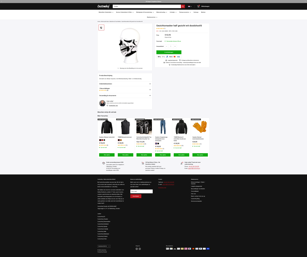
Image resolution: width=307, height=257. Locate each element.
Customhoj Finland (102, 236)
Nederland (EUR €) (102, 246)
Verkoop (196, 12)
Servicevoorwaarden (196, 201)
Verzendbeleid (195, 191)
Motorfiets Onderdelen (105, 12)
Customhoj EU (101, 216)
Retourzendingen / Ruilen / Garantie (198, 183)
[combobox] (147, 6)
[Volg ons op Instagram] (140, 249)
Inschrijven (136, 196)
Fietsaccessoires (184, 12)
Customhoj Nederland (103, 234)
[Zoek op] (183, 6)
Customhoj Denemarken (104, 221)
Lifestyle (172, 12)
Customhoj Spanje (102, 226)
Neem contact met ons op (198, 196)
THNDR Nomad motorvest (125, 137)
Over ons (193, 193)
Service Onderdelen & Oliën (124, 12)
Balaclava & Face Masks (115, 21)
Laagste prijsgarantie (196, 186)
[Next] (209, 138)
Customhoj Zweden (103, 219)
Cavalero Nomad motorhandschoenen (198, 138)
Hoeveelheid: (160, 46)
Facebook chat (162, 187)
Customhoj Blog (195, 198)
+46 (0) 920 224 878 (194, 166)
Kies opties (107, 155)
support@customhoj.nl (194, 168)
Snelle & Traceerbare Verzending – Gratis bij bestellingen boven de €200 (183, 62)
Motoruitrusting (160, 12)
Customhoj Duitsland (103, 224)
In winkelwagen (169, 52)
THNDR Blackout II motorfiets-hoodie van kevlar (180, 139)
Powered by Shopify (102, 252)
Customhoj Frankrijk (103, 229)
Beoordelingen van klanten (198, 188)
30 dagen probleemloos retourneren (190, 60)
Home (99, 21)
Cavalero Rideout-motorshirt (107, 137)
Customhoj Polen (102, 239)
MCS (157, 31)
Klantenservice (151, 17)
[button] (160, 28)
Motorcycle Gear (105, 21)
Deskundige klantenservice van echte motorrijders (183, 64)
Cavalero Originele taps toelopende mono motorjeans (161, 139)
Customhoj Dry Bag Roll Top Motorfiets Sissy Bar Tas (143, 138)
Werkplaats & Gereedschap (144, 12)
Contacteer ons (113, 105)
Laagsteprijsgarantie (173, 60)
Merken (203, 12)
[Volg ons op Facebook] (137, 249)
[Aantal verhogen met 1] (175, 46)
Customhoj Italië (102, 231)
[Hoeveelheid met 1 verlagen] (166, 46)
